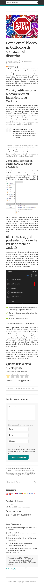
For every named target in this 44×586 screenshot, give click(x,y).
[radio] (8, 376)
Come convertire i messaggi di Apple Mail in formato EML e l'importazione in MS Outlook (21, 474)
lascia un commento (14, 63)
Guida (32, 388)
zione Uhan (13, 61)
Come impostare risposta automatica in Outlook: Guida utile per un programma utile (20, 469)
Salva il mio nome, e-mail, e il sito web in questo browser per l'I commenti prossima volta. (21, 451)
